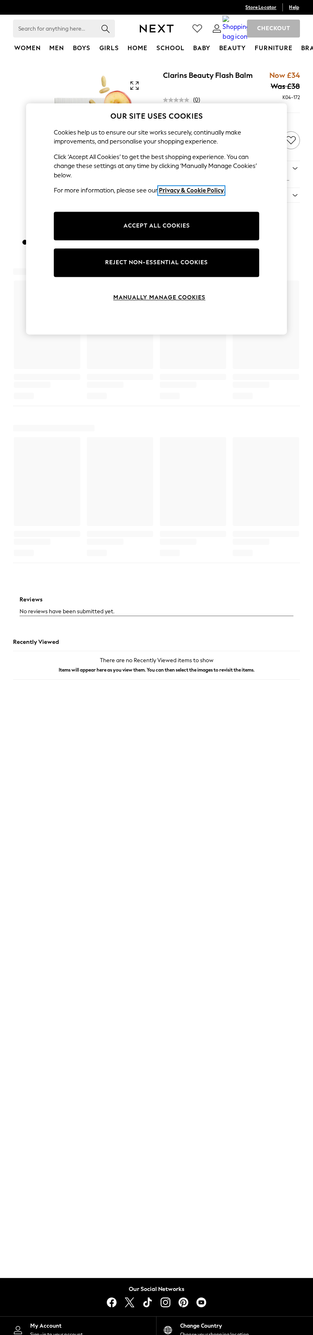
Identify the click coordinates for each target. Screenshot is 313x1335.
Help (294, 7)
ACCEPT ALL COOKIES (156, 225)
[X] (130, 1302)
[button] (24, 242)
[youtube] (201, 1302)
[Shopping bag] (236, 29)
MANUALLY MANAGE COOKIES (159, 297)
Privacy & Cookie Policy (191, 190)
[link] (217, 29)
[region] (156, 219)
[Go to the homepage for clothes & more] (157, 28)
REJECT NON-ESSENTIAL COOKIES (156, 262)
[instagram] (165, 1302)
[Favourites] (197, 29)
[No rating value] (178, 100)
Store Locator (260, 7)
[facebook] (112, 1302)
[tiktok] (147, 1302)
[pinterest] (183, 1302)
